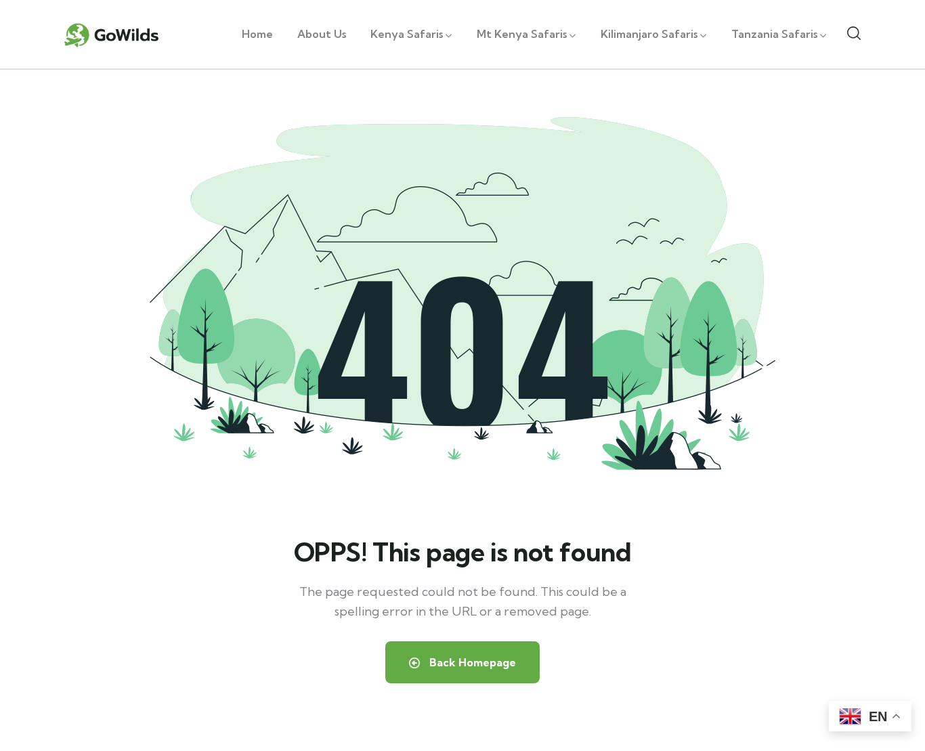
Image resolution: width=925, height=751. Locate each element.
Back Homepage (471, 662)
